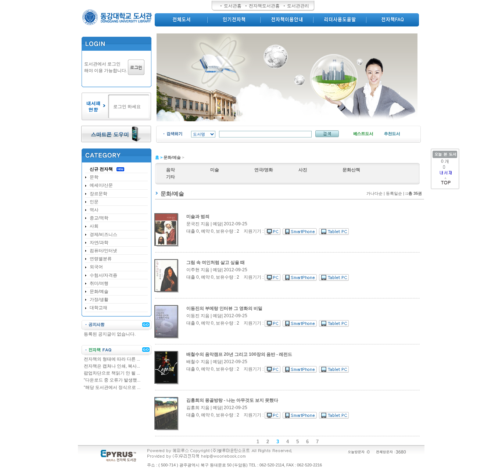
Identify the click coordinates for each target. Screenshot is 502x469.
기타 (170, 176)
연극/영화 (263, 169)
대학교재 (98, 307)
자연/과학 (99, 242)
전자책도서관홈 (264, 5)
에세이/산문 (101, 185)
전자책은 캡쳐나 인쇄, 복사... (112, 366)
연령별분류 (101, 258)
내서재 (445, 173)
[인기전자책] (234, 19)
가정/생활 (99, 299)
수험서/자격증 (103, 275)
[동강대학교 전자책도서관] (116, 19)
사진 (302, 169)
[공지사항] (116, 325)
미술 (214, 169)
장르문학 (98, 193)
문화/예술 (172, 157)
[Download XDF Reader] (116, 134)
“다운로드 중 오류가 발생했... (112, 380)
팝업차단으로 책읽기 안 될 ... (112, 373)
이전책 (452, 166)
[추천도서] (392, 134)
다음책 (444, 168)
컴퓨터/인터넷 (103, 250)
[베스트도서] (363, 134)
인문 (94, 201)
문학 (94, 177)
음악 (170, 169)
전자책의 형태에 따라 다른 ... (112, 359)
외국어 (96, 266)
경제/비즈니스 (103, 234)
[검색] (327, 133)
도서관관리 (298, 5)
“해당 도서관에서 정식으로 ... (112, 387)
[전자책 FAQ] (116, 350)
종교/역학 (99, 218)
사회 (94, 226)
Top (446, 184)
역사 (94, 209)
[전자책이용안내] (287, 19)
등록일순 (394, 193)
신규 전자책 (101, 169)
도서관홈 (232, 5)
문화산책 (351, 169)
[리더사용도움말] (339, 19)
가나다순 (374, 193)
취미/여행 (99, 283)
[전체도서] (181, 19)
